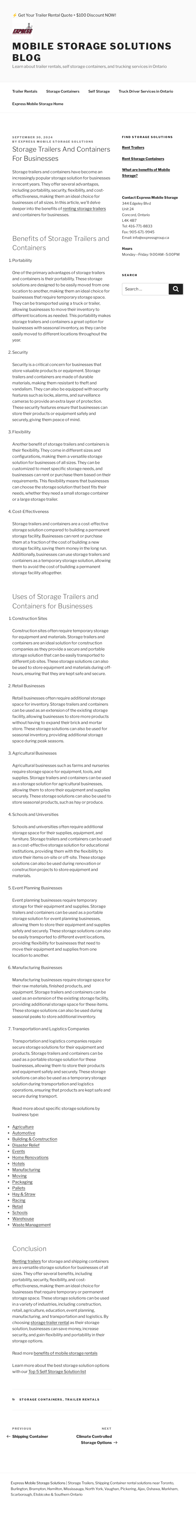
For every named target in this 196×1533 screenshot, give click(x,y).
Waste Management (31, 1224)
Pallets (18, 1188)
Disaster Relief (26, 1145)
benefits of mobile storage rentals (65, 1353)
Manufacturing (26, 1169)
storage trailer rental (50, 1322)
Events (18, 1151)
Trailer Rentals (24, 91)
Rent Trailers (133, 147)
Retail (17, 1206)
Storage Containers (62, 91)
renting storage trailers (84, 208)
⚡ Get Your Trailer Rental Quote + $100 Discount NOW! (64, 15)
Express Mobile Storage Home (37, 104)
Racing (19, 1200)
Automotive (23, 1133)
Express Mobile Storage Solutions (38, 1483)
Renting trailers (26, 1261)
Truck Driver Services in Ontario (146, 91)
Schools (20, 1212)
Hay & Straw (23, 1194)
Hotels (18, 1163)
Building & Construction (34, 1139)
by (53, 141)
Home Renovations (30, 1157)
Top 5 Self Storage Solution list (57, 1371)
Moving (19, 1175)
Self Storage (99, 91)
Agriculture (23, 1126)
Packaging (22, 1182)
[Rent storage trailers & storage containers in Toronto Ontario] (26, 29)
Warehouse (23, 1218)
